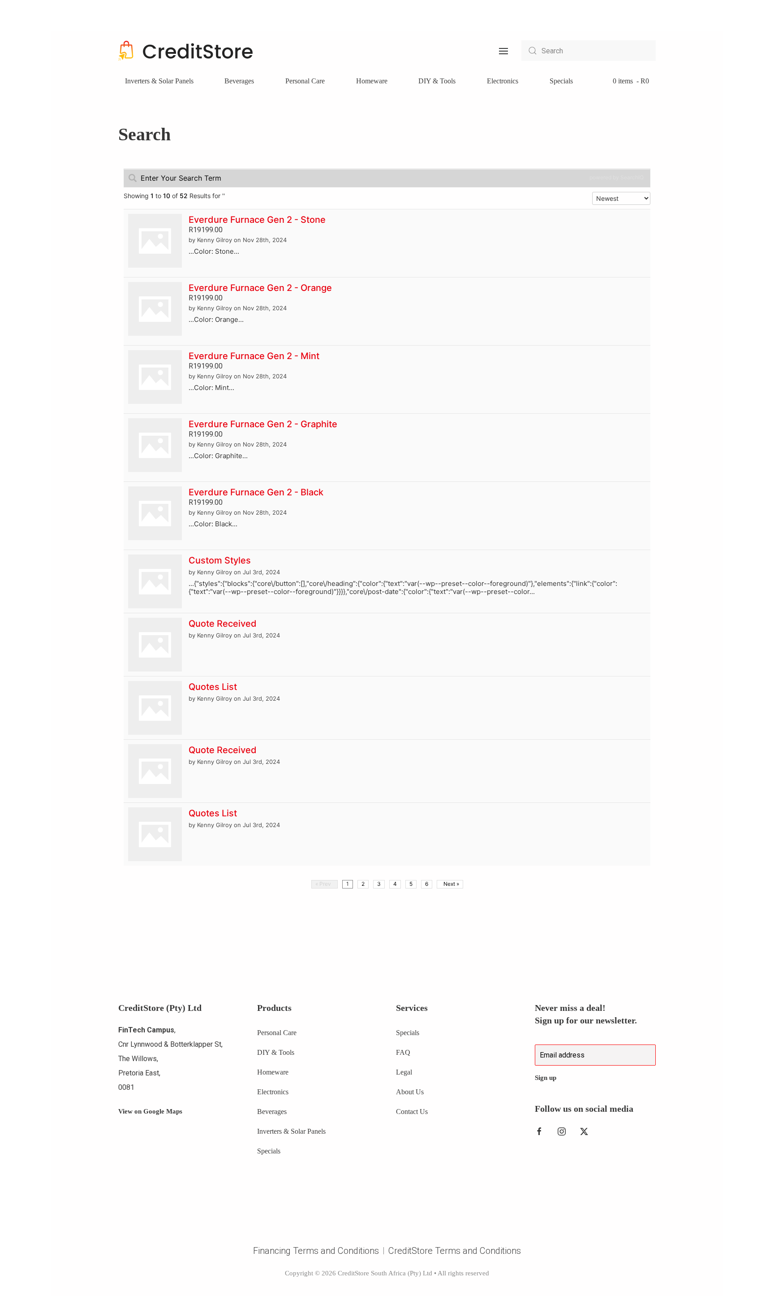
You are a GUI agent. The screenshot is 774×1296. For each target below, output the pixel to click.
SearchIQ (632, 177)
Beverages (239, 81)
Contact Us (412, 1111)
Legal (404, 1072)
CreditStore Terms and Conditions (454, 1250)
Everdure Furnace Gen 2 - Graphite (263, 424)
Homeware (371, 81)
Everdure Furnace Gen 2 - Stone (257, 219)
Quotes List (213, 686)
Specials (561, 81)
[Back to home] (185, 51)
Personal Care (305, 81)
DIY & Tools (437, 81)
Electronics (502, 81)
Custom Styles (220, 560)
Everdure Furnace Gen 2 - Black (256, 492)
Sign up (545, 1077)
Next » (450, 883)
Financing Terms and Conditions (316, 1250)
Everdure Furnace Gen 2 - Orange (260, 287)
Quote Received (223, 623)
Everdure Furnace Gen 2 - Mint (254, 356)
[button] (503, 50)
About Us (410, 1092)
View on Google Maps (150, 1111)
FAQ (403, 1052)
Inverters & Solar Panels (159, 81)
